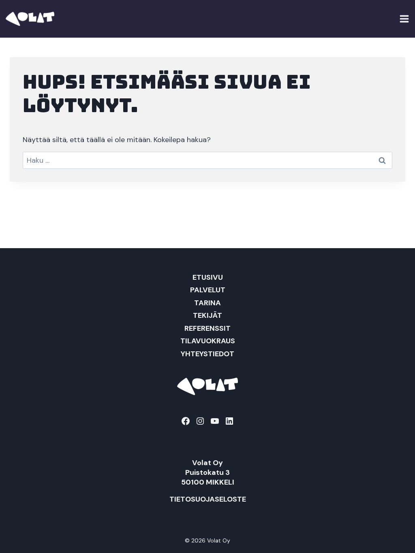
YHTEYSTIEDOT (207, 354)
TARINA (207, 303)
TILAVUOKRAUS (207, 341)
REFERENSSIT (207, 328)
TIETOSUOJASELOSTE (207, 499)
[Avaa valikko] (404, 18)
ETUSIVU (208, 277)
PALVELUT (207, 290)
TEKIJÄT (207, 315)
